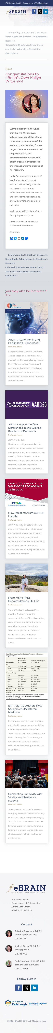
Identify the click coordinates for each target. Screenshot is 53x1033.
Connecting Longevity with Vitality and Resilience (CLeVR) (25, 797)
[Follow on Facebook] (34, 11)
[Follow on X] (40, 11)
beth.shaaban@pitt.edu (27, 964)
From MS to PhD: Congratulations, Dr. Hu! (23, 599)
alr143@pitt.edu (22, 949)
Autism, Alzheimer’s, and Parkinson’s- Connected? (24, 341)
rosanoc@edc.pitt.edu (26, 934)
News (8, 68)
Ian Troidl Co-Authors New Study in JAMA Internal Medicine (25, 709)
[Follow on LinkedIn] (45, 11)
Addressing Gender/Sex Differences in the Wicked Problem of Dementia (24, 428)
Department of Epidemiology (35, 3)
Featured (12, 347)
